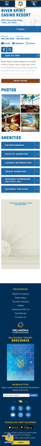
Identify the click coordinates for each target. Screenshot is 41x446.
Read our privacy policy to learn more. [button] (20, 438)
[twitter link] (20, 408)
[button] (7, 3)
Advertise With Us (20, 309)
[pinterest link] (28, 408)
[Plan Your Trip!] (8, 438)
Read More (20, 81)
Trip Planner (21, 313)
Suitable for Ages (16, 189)
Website (19, 43)
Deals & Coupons (20, 294)
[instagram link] (20, 415)
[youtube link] (13, 415)
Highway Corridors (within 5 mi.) (17, 180)
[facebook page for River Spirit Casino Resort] (4, 49)
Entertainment (14, 145)
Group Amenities (15, 171)
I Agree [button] (20, 442)
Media (20, 305)
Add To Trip (12, 55)
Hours (32, 43)
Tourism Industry (20, 301)
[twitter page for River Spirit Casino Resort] (9, 49)
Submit (34, 395)
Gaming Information (18, 163)
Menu (7, 2)
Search (34, 2)
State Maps (20, 298)
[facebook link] (13, 408)
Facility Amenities (16, 154)
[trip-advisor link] (28, 415)
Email (7, 43)
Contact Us (20, 317)
